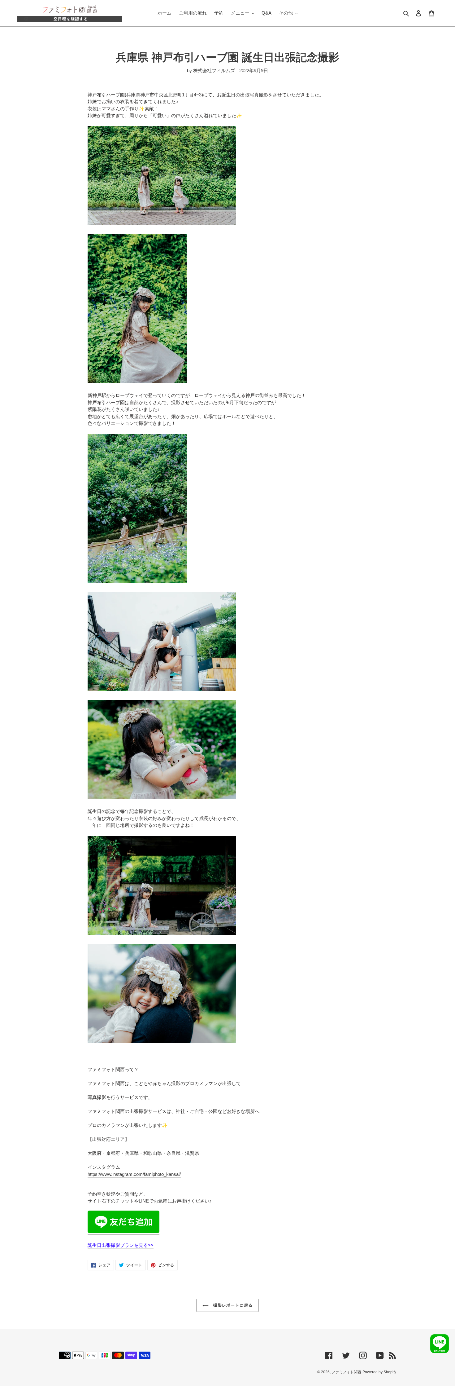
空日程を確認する (71, 19)
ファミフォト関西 (346, 1372)
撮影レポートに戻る (232, 1305)
